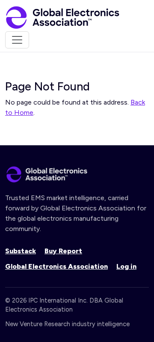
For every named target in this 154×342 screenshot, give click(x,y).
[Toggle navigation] (17, 39)
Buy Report (63, 251)
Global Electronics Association (56, 266)
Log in (126, 266)
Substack (20, 251)
